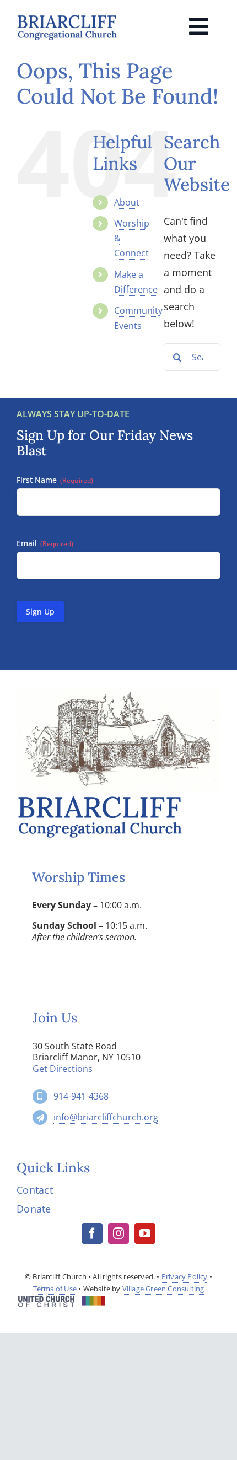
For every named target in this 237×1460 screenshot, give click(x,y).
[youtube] (144, 1233)
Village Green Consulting (163, 1289)
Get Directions (63, 1069)
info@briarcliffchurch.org (105, 1117)
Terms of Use (55, 1289)
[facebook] (92, 1233)
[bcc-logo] (67, 17)
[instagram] (118, 1233)
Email (45, 543)
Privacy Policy (184, 1276)
